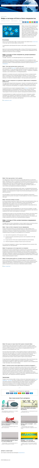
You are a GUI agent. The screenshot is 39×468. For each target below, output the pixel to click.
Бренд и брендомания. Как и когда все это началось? (10, 424)
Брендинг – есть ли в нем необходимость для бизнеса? (28, 441)
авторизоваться (21, 452)
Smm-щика (13, 68)
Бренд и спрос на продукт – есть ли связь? (28, 424)
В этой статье (35, 41)
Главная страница (3, 16)
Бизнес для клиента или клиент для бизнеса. (28, 409)
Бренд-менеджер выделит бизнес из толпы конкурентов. (10, 441)
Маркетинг (16, 20)
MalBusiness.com (18, 2)
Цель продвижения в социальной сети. (9, 409)
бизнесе (26, 88)
